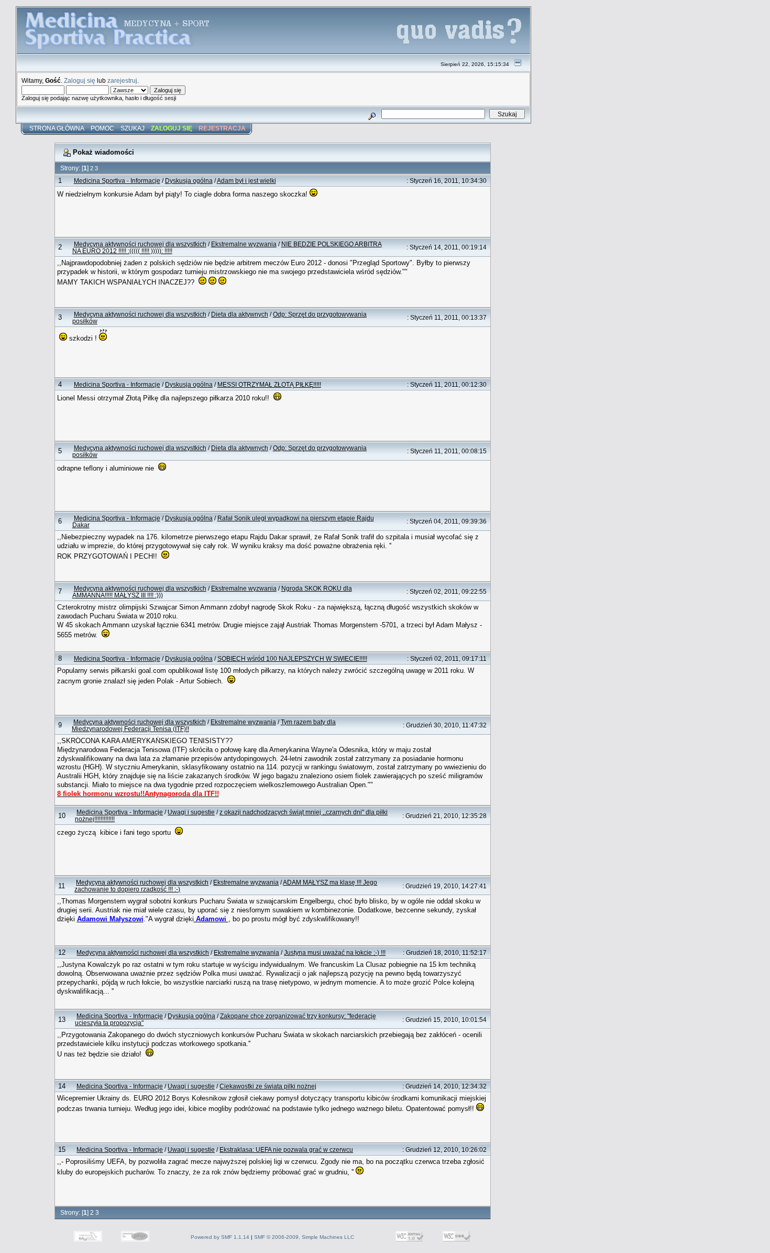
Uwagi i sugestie (191, 812)
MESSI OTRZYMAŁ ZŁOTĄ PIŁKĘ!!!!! (269, 384)
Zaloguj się (79, 80)
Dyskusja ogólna (189, 180)
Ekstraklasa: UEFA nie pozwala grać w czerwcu (286, 1149)
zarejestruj (122, 80)
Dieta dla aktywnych (239, 314)
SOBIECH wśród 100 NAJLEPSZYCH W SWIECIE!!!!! (292, 658)
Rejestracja (222, 128)
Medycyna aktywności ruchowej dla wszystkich (140, 244)
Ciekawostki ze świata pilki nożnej (267, 1086)
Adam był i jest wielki (246, 180)
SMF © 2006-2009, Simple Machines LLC (304, 1237)
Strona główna (56, 128)
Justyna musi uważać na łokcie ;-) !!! (335, 952)
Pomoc (102, 128)
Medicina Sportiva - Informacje (117, 180)
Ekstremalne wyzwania (244, 244)
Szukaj (132, 128)
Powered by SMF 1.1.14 (220, 1237)
